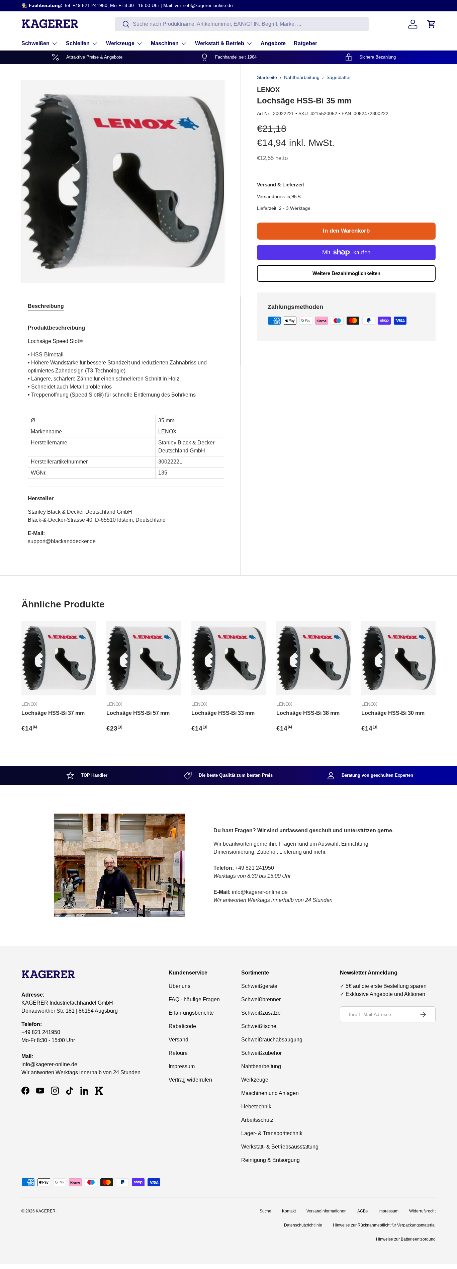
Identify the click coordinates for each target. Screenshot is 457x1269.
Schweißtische (258, 1026)
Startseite (267, 77)
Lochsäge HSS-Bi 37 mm (53, 713)
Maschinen (165, 43)
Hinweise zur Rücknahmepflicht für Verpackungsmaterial (384, 1225)
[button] (431, 24)
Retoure (178, 1053)
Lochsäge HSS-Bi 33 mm (223, 713)
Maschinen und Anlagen (270, 1093)
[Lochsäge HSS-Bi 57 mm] (143, 658)
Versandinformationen (326, 1211)
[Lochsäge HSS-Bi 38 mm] (313, 658)
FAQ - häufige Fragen (194, 999)
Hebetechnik (256, 1106)
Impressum (182, 1066)
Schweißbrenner (261, 999)
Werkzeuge (120, 43)
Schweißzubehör (261, 1053)
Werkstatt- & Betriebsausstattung (279, 1147)
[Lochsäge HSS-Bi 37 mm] (58, 658)
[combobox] (242, 24)
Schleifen (78, 43)
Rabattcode (182, 1026)
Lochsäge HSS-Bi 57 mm (138, 713)
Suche (265, 1211)
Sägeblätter (339, 77)
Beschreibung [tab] (46, 306)
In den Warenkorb (346, 231)
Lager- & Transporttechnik (271, 1133)
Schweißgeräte (259, 986)
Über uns (179, 986)
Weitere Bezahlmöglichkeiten (346, 273)
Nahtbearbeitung (301, 77)
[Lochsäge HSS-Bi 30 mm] (398, 658)
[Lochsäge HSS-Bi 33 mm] (228, 658)
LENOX (268, 89)
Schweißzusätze (261, 1013)
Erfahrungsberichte (191, 1013)
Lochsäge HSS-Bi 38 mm (308, 713)
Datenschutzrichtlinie (303, 1225)
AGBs (362, 1211)
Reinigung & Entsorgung (270, 1160)
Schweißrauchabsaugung (271, 1039)
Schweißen (35, 43)
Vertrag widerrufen (190, 1080)
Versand (178, 1039)
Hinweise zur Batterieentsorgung (406, 1239)
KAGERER (46, 1211)
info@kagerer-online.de (49, 1064)
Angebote (273, 43)
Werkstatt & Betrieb (219, 43)
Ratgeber (305, 43)
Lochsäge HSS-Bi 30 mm (393, 713)
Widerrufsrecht (422, 1211)
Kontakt (289, 1211)
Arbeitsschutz (257, 1120)
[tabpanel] (126, 432)
